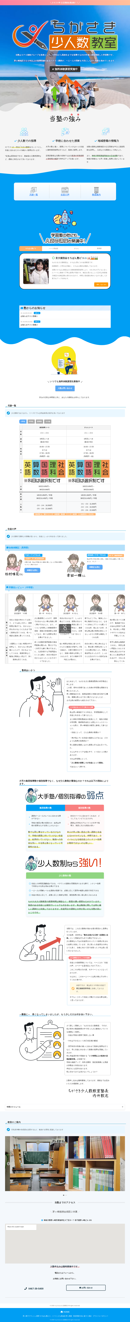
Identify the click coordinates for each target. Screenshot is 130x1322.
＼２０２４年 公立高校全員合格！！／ (65, 3)
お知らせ (37, 313)
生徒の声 (65, 194)
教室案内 (96, 194)
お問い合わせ (87, 1288)
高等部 (99, 248)
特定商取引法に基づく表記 (82, 1316)
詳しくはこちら (101, 284)
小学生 (23, 421)
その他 (48, 421)
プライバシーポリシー (100, 1316)
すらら (76, 248)
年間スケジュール (14, 1107)
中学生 (31, 421)
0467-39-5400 (36, 1288)
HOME (66, 1312)
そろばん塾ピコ (30, 248)
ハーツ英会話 (53, 248)
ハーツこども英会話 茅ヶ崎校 (62, 1316)
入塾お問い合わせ (65, 388)
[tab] (63, 1195)
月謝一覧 (33, 194)
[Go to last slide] (8, 1163)
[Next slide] (121, 1163)
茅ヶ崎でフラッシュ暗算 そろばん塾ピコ (37, 1316)
